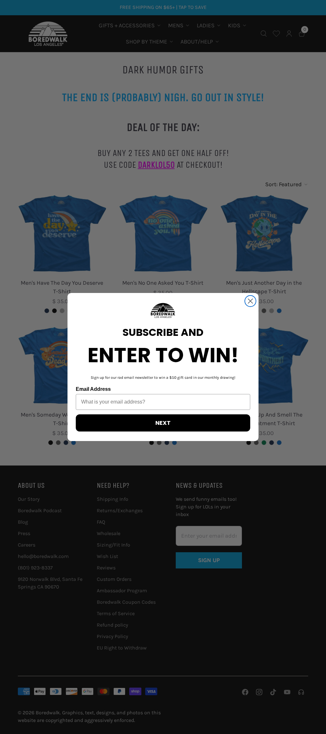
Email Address (93, 389)
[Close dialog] (250, 301)
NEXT (163, 423)
